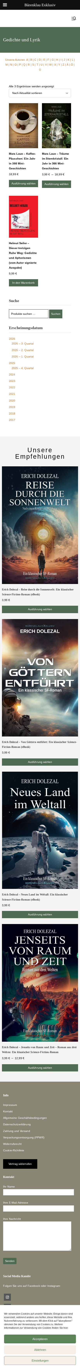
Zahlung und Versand (16, 1131)
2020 (12, 400)
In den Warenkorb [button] (23, 282)
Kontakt (8, 1111)
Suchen (55, 313)
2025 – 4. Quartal (23, 368)
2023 (12, 381)
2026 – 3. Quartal (23, 343)
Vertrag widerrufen (20, 1163)
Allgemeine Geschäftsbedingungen (25, 1117)
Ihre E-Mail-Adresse (15, 1202)
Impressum (10, 1104)
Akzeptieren (40, 1339)
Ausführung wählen (23, 183)
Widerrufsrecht (12, 1143)
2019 (12, 407)
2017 (12, 419)
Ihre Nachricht (12, 1218)
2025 (12, 363)
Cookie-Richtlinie (13, 1150)
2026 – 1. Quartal (23, 356)
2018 (12, 413)
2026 (12, 338)
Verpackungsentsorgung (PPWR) (23, 1137)
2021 (12, 393)
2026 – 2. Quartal (23, 350)
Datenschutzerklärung (17, 1124)
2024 (12, 374)
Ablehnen (40, 1349)
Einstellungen (40, 1360)
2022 (12, 387)
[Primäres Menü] (74, 18)
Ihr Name (9, 1186)
